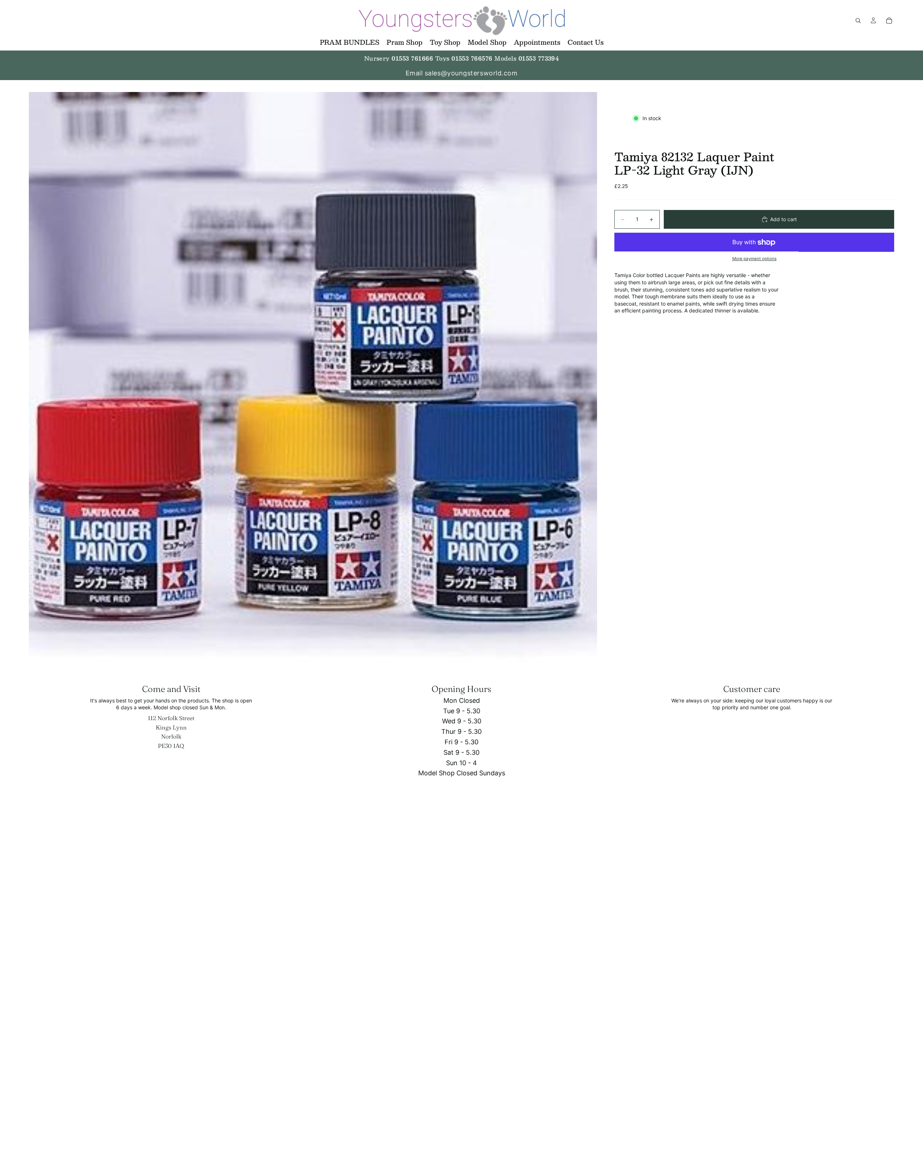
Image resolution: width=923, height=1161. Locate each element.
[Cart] (889, 21)
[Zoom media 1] (313, 377)
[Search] (858, 21)
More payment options (754, 258)
